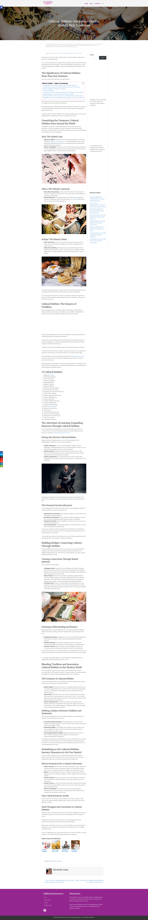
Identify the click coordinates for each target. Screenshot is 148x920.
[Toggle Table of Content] (82, 83)
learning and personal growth (61, 432)
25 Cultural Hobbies (48, 90)
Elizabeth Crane (61, 53)
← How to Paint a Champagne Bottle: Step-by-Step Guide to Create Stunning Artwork (59, 881)
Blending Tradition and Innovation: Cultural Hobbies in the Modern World (63, 95)
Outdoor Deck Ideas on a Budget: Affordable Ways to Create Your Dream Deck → (89, 881)
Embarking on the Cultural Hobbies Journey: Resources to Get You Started (63, 97)
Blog (91, 3)
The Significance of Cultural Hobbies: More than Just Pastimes (60, 85)
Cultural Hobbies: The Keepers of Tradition (54, 89)
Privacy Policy (47, 900)
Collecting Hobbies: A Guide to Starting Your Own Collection (98, 234)
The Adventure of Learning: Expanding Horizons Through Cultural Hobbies (63, 92)
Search (92, 54)
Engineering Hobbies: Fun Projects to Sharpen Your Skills (97, 228)
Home (86, 3)
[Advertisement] (64, 324)
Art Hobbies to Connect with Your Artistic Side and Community (98, 240)
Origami (52, 375)
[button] (1, 7)
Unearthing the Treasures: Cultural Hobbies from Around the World (61, 87)
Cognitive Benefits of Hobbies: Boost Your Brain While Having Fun (97, 198)
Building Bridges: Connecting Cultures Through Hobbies (58, 94)
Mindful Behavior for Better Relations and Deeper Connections (97, 222)
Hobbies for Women (75, 53)
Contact (97, 3)
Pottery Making (52, 406)
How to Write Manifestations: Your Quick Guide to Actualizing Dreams (98, 204)
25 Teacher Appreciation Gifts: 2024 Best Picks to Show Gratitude (97, 210)
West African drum (79, 356)
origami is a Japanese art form (59, 141)
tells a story (73, 199)
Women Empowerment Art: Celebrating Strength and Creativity (98, 216)
